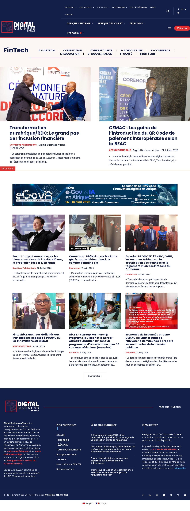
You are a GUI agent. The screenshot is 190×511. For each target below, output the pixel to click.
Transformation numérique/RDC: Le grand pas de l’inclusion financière (44, 133)
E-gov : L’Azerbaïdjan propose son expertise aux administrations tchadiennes (109, 461)
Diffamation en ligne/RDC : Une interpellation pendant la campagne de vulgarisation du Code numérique (112, 438)
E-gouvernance (100, 53)
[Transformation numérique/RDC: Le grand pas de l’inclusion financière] (45, 94)
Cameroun (74, 268)
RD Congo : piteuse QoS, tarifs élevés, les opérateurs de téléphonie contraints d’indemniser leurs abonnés (113, 449)
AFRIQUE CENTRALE (120, 150)
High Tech (147, 53)
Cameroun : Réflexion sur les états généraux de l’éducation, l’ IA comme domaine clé (93, 259)
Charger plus (94, 376)
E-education (69, 53)
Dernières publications (23, 144)
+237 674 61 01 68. (13, 463)
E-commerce (160, 50)
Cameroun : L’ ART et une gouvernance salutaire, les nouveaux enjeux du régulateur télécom (112, 472)
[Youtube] (178, 13)
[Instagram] (182, 9)
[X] (185, 9)
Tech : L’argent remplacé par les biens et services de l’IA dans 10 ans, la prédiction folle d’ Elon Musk (37, 259)
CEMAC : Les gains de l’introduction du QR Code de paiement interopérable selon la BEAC (143, 135)
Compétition (72, 50)
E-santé (126, 53)
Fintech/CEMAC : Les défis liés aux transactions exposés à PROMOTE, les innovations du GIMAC (36, 338)
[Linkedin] (150, 495)
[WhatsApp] (178, 495)
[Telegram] (164, 495)
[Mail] (157, 495)
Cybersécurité (101, 50)
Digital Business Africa (52, 144)
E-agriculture (132, 50)
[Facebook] (178, 9)
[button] (167, 11)
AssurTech (46, 50)
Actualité (74, 352)
